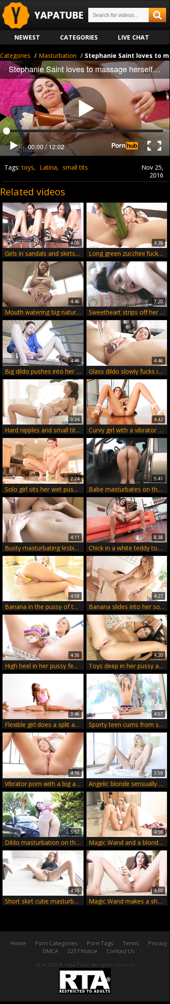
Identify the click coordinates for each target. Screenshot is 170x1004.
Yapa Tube (49, 15)
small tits (75, 167)
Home (18, 943)
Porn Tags (100, 943)
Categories (79, 37)
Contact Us (121, 951)
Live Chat (133, 37)
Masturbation (58, 55)
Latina (48, 167)
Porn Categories (56, 943)
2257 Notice (82, 951)
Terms (131, 943)
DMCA (50, 951)
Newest (27, 37)
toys (28, 167)
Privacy (157, 943)
